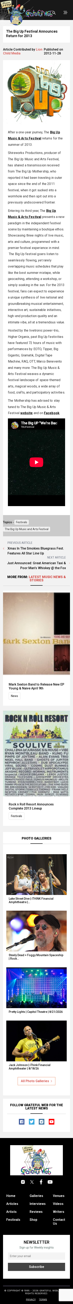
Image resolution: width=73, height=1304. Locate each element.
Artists (11, 1212)
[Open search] (54, 13)
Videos (58, 1204)
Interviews (38, 1204)
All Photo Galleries (35, 1081)
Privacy (31, 1299)
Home (10, 1196)
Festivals (21, 522)
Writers (58, 1212)
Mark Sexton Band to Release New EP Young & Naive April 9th (36, 686)
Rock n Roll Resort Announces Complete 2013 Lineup (31, 806)
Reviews (36, 1212)
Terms (43, 1299)
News (14, 696)
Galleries (36, 1196)
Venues (58, 1196)
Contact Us (59, 1221)
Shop (33, 1220)
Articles (12, 1204)
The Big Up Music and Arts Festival (26, 529)
